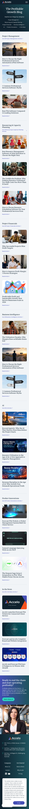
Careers (7, 770)
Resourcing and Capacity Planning (13, 22)
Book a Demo (20, 766)
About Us (7, 766)
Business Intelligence (19, 24)
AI (4, 27)
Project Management (13, 20)
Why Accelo (20, 770)
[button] (26, 2)
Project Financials (6, 24)
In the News (22, 27)
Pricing (20, 774)
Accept (18, 803)
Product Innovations (12, 27)
